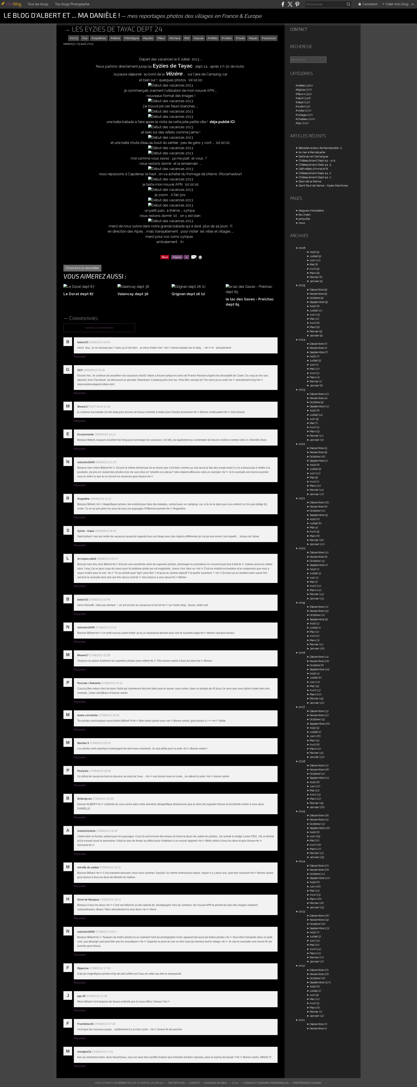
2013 (75, 38)
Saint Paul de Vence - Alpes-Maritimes (323, 185)
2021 (302, 498)
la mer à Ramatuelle (312, 152)
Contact (298, 29)
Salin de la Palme (310, 181)
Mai (312, 264)
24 (85, 38)
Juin (312, 260)
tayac (254, 38)
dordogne (132, 38)
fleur (162, 38)
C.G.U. (235, 1082)
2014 (302, 861)
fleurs (301, 94)
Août (313, 252)
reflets (213, 38)
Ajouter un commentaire (99, 327)
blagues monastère (311, 210)
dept (300, 102)
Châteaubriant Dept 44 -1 (315, 177)
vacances (270, 38)
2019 (302, 602)
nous (302, 223)
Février (314, 277)
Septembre (317, 302)
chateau (303, 119)
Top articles (176, 1082)
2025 (302, 285)
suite (301, 106)
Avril (313, 268)
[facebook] (283, 4)
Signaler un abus (216, 1082)
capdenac (99, 38)
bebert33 (124, 1082)
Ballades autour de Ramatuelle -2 (320, 148)
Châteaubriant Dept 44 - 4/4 (317, 160)
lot (187, 38)
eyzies (149, 38)
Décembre (317, 289)
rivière (227, 38)
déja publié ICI (222, 122)
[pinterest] (297, 4)
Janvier (314, 281)
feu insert (305, 214)
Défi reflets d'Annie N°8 (313, 168)
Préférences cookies (307, 1082)
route (241, 38)
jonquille (304, 218)
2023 (302, 389)
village (302, 115)
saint (301, 98)
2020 (302, 548)
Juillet (314, 256)
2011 (302, 1020)
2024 (302, 339)
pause (200, 38)
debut (116, 38)
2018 (302, 652)
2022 (302, 444)
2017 (302, 707)
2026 (302, 248)
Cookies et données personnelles (266, 1082)
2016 (302, 761)
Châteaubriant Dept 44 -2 (315, 173)
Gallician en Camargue (313, 156)
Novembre (317, 293)
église (301, 89)
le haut (175, 38)
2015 (302, 811)
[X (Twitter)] (290, 4)
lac (299, 123)
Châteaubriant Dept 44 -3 (315, 164)
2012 (302, 965)
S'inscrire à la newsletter (82, 268)
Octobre (315, 298)
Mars (313, 273)
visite (301, 110)
